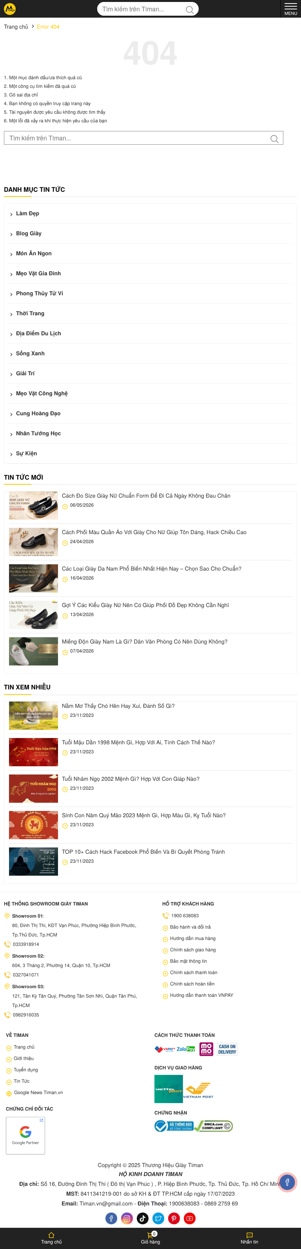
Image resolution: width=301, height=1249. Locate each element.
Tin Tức (21, 1081)
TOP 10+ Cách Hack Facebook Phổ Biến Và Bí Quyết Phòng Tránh (143, 851)
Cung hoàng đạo (37, 413)
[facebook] (111, 1218)
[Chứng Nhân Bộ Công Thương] (174, 1126)
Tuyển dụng (26, 1069)
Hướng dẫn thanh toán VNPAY (201, 995)
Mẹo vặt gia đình (38, 273)
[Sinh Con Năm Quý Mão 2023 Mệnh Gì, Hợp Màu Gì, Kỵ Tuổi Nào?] (33, 825)
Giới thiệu (24, 1058)
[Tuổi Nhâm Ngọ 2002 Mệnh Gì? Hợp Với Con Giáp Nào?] (33, 788)
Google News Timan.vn (38, 1092)
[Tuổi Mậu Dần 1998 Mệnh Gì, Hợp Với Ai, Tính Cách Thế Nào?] (33, 752)
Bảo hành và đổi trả (190, 927)
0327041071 (26, 974)
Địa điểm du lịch (38, 333)
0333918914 (26, 944)
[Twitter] (158, 1218)
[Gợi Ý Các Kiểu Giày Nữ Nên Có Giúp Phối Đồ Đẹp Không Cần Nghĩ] (33, 615)
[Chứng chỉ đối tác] (25, 1135)
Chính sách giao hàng (193, 949)
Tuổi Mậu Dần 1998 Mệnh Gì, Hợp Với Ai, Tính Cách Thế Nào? (138, 742)
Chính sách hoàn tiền (192, 983)
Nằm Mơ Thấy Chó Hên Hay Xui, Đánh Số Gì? (118, 705)
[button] (150, 1238)
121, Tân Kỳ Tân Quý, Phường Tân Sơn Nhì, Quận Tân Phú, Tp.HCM (74, 1001)
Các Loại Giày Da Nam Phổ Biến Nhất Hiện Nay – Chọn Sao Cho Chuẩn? (151, 568)
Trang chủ (24, 1047)
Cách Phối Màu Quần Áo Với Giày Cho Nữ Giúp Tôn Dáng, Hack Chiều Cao (154, 532)
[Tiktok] (143, 1218)
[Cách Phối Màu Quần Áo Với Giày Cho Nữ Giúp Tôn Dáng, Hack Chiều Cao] (33, 542)
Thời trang (29, 313)
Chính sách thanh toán (194, 972)
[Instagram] (127, 1218)
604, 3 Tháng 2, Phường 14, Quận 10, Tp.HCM (61, 965)
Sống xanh (30, 353)
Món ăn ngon (33, 253)
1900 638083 (185, 915)
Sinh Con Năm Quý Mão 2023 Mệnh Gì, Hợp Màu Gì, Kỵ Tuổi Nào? (144, 815)
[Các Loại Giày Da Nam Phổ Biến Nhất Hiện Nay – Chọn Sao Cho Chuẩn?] (33, 578)
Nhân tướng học (38, 433)
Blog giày (28, 233)
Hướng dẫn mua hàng (193, 938)
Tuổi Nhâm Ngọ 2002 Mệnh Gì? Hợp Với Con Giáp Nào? (130, 778)
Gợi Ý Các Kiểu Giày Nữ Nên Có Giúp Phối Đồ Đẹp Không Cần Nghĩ (145, 605)
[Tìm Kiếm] (192, 9)
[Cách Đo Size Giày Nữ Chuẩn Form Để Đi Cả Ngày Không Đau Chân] (33, 505)
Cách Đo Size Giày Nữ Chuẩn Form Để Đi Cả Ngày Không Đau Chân (146, 495)
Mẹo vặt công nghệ (41, 393)
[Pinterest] (174, 1218)
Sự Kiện (26, 453)
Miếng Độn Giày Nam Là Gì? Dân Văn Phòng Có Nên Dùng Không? (144, 641)
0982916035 (26, 1014)
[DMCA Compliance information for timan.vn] (213, 1126)
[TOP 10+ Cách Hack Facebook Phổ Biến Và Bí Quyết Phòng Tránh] (33, 861)
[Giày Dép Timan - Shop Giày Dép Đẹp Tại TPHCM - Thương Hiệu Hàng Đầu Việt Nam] (10, 9)
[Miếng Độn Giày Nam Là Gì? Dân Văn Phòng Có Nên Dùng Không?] (33, 651)
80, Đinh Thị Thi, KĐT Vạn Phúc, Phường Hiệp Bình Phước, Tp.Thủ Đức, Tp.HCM (74, 930)
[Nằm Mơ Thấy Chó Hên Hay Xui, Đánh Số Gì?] (33, 716)
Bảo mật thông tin (188, 961)
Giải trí (24, 373)
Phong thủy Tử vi (39, 293)
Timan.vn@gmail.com (106, 1203)
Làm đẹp (27, 213)
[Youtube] (190, 1218)
